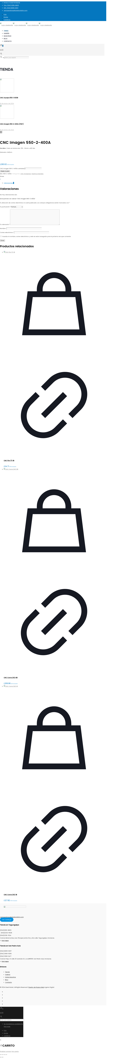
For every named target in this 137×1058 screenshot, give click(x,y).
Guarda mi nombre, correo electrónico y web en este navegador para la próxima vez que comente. (36, 236)
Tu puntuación (5, 207)
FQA (5, 14)
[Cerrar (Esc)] (6, 1054)
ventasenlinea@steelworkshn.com (15, 10)
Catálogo (7, 20)
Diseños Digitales (37, 174)
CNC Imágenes (25, 174)
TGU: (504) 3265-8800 (11, 5)
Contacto (8, 982)
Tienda (7, 972)
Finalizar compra (5, 1051)
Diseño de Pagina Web (36, 987)
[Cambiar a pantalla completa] (2, 1054)
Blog (6, 980)
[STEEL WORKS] (26, 25)
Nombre (3, 228)
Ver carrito (15, 1051)
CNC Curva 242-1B (10, 895)
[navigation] (68, 1045)
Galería (7, 974)
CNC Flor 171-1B (9, 461)
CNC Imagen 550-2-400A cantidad (12, 168)
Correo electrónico (7, 232)
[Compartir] (4, 1054)
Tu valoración (5, 224)
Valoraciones (9, 183)
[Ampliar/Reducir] (0, 1054)
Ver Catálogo (6, 920)
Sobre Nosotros (10, 977)
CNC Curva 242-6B (11, 678)
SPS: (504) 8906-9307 (11, 8)
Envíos (6, 17)
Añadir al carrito (5, 171)
